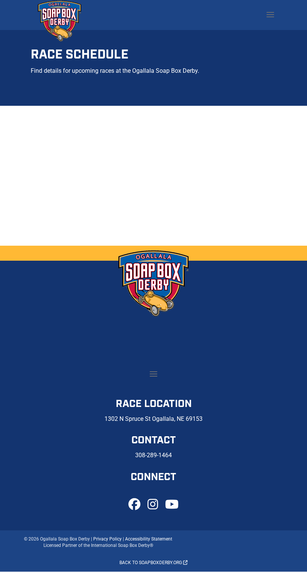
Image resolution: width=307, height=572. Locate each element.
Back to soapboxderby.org (151, 562)
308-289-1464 (153, 455)
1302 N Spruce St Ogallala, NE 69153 (153, 418)
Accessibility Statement (148, 539)
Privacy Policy (107, 539)
